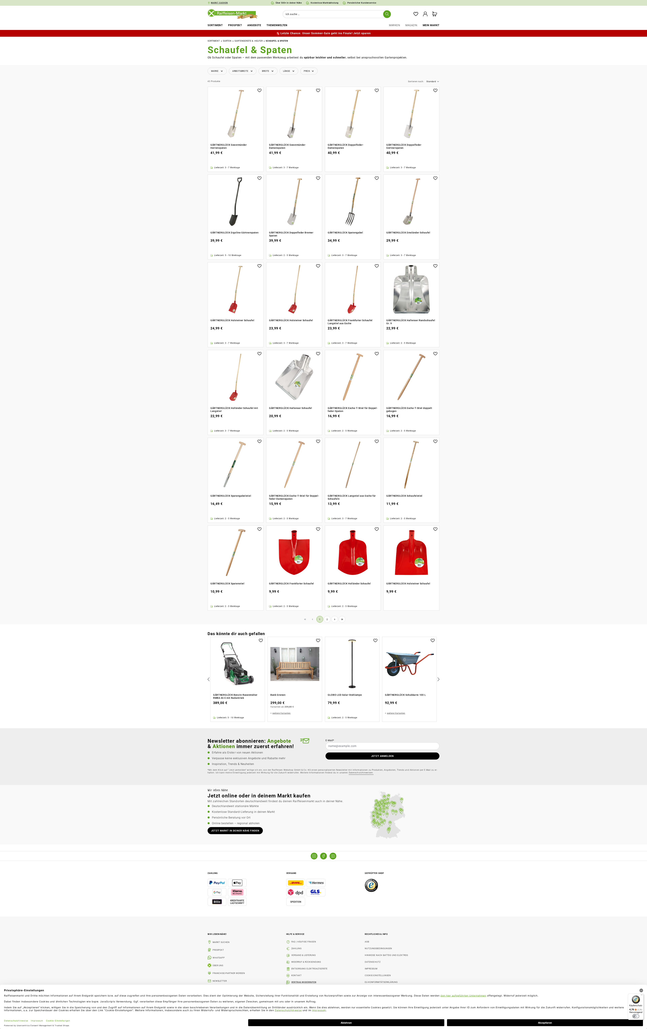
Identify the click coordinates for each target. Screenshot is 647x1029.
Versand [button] (291, 873)
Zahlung (296, 948)
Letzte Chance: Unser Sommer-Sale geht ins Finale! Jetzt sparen (326, 33)
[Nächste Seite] (334, 619)
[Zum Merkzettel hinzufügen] (259, 90)
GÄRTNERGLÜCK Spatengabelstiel (230, 495)
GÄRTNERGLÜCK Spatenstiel (227, 583)
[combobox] (336, 14)
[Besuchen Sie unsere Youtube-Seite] (333, 856)
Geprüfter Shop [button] (374, 873)
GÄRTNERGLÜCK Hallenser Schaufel (290, 408)
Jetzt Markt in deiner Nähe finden (235, 830)
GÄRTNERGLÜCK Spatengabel (345, 232)
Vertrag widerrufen (303, 982)
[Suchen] (387, 14)
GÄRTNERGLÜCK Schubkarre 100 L (405, 695)
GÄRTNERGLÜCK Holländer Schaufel (349, 583)
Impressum (371, 969)
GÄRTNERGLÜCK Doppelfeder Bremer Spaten (291, 234)
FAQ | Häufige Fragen (303, 942)
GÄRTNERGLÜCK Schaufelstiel (404, 495)
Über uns (218, 965)
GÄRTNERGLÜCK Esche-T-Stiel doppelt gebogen (409, 409)
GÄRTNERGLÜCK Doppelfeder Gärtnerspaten (403, 146)
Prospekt (218, 950)
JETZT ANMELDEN (382, 756)
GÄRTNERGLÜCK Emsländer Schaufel (408, 232)
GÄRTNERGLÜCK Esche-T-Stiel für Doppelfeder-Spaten (353, 409)
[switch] (636, 1016)
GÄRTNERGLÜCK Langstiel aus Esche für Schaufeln (352, 497)
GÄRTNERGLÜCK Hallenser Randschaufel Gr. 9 (410, 322)
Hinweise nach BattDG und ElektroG (386, 955)
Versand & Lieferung (303, 955)
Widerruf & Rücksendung (306, 962)
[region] (323, 679)
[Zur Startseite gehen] (235, 14)
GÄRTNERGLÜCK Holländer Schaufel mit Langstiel (234, 409)
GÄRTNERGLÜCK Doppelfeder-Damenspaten (346, 146)
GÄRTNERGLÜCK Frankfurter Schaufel (291, 583)
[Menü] (642, 996)
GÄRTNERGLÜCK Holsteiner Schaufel (232, 320)
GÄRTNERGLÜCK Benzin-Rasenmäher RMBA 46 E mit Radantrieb (235, 696)
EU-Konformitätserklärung (381, 982)
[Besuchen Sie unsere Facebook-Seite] (323, 856)
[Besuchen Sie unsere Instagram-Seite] (314, 856)
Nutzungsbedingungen (378, 948)
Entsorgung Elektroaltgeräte (309, 969)
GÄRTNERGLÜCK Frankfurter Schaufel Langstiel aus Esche (350, 322)
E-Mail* (330, 740)
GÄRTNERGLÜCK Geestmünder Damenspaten (287, 146)
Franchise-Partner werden (229, 973)
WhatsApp (219, 958)
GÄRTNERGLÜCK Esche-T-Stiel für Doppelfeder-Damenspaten (294, 497)
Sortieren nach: (416, 82)
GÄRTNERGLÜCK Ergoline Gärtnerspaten (234, 232)
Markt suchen (221, 942)
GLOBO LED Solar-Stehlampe (345, 695)
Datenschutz (372, 962)
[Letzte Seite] (342, 619)
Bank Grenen (278, 695)
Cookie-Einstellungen (378, 975)
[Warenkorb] (434, 14)
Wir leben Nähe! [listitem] (217, 934)
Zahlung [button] (213, 873)
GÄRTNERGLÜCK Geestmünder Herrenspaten (228, 146)
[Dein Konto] (425, 14)
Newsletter (220, 981)
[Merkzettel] (416, 14)
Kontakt (296, 975)
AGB (367, 942)
